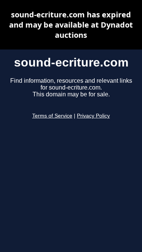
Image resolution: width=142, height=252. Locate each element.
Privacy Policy (93, 116)
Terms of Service (52, 116)
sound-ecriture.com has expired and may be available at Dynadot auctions (71, 24)
